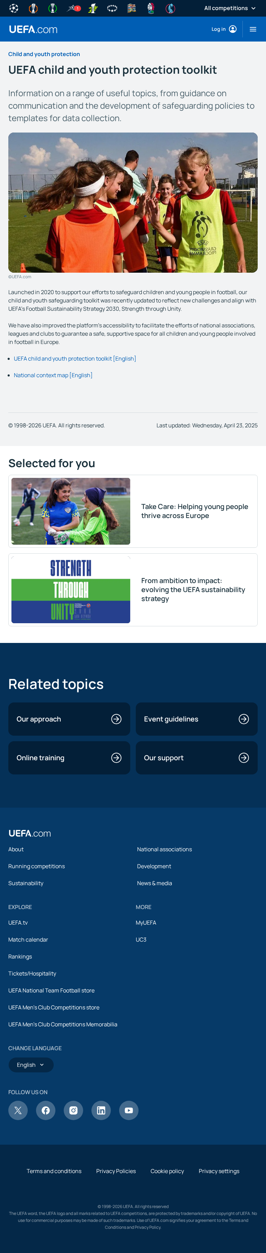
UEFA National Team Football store (51, 990)
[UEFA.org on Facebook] (45, 1118)
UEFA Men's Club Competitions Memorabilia (62, 1024)
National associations (164, 849)
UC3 (141, 939)
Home (33, 29)
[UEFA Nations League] (131, 7)
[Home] (29, 833)
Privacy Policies (116, 1171)
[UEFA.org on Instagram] (73, 1118)
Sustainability (25, 883)
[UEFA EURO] (151, 7)
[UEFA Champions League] (13, 7)
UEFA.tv (18, 922)
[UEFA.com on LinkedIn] (101, 1118)
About (16, 849)
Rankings (20, 956)
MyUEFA (146, 922)
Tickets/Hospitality (32, 973)
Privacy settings (219, 1171)
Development (154, 866)
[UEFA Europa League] (33, 7)
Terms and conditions (54, 1171)
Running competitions (36, 866)
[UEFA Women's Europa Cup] (92, 7)
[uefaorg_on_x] (18, 1118)
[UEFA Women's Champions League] (112, 7)
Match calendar (28, 939)
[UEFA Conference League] (52, 7)
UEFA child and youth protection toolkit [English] (75, 358)
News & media (154, 883)
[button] (250, 29)
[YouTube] (129, 1118)
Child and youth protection (44, 54)
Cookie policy (167, 1171)
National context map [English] (53, 375)
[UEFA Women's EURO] (170, 7)
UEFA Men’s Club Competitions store (53, 1007)
